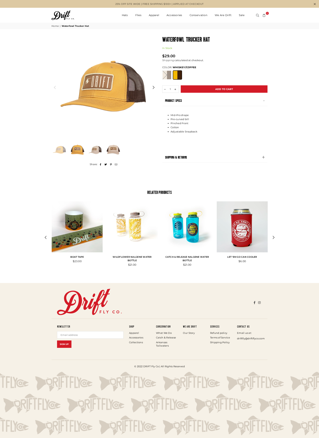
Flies (138, 15)
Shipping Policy (220, 342)
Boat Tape (77, 256)
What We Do (164, 332)
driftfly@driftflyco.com (251, 338)
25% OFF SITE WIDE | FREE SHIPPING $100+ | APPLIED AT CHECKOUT (159, 3)
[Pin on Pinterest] (111, 164)
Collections (136, 342)
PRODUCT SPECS (173, 100)
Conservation (198, 15)
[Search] (257, 15)
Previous (55, 87)
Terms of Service (220, 337)
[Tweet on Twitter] (105, 164)
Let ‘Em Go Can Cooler (242, 256)
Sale (241, 15)
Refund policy (218, 332)
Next (153, 87)
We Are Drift (223, 15)
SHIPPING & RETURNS (176, 157)
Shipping (168, 60)
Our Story (189, 332)
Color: (179, 67)
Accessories (174, 15)
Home (55, 26)
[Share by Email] (116, 164)
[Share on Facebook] (100, 164)
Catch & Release (166, 337)
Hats (125, 15)
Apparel (154, 15)
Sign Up (64, 344)
